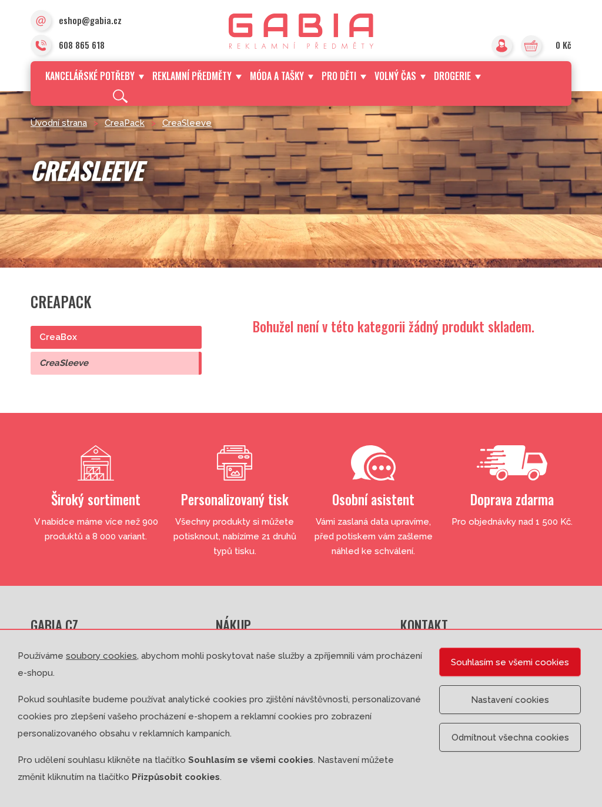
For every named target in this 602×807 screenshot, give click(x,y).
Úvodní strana (59, 123)
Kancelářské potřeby (90, 76)
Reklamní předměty (192, 76)
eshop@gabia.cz (90, 20)
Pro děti (339, 76)
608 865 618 (82, 44)
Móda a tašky (277, 76)
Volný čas (395, 76)
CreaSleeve (187, 123)
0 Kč (563, 44)
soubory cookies (101, 656)
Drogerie (452, 76)
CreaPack (125, 123)
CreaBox (58, 337)
